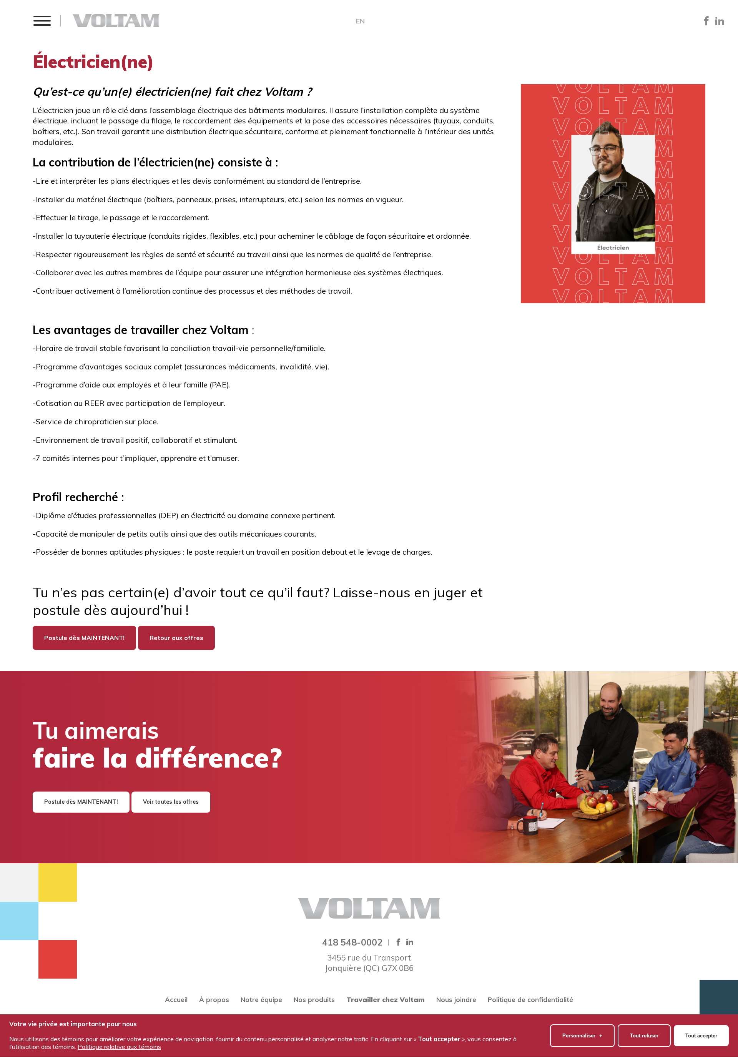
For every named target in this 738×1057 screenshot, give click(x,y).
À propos (214, 1000)
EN (360, 21)
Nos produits (314, 1000)
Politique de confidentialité (530, 1000)
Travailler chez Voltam (385, 1000)
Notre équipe (261, 1000)
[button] (42, 21)
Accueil (176, 1000)
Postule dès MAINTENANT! (84, 638)
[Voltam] (116, 21)
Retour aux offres (176, 638)
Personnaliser (582, 1036)
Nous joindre (456, 1000)
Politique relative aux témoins (119, 1046)
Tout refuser (644, 1036)
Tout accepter (701, 1036)
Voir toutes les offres (171, 802)
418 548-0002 (352, 942)
